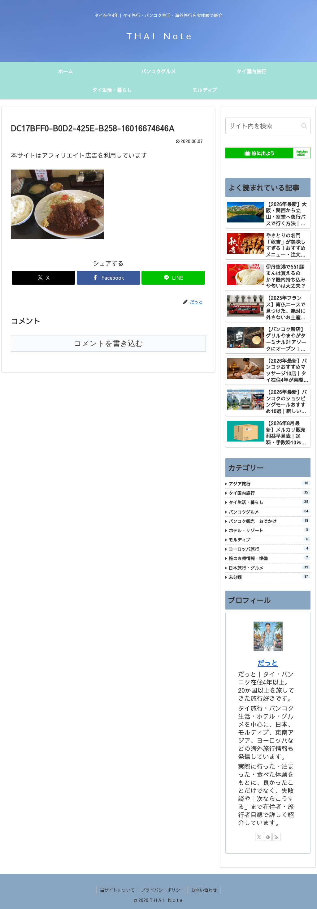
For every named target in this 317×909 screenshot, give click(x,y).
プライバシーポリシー (163, 890)
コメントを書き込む (108, 343)
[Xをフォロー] (259, 837)
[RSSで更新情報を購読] (276, 837)
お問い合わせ (204, 890)
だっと (268, 662)
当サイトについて (117, 890)
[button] (304, 125)
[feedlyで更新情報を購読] (268, 837)
